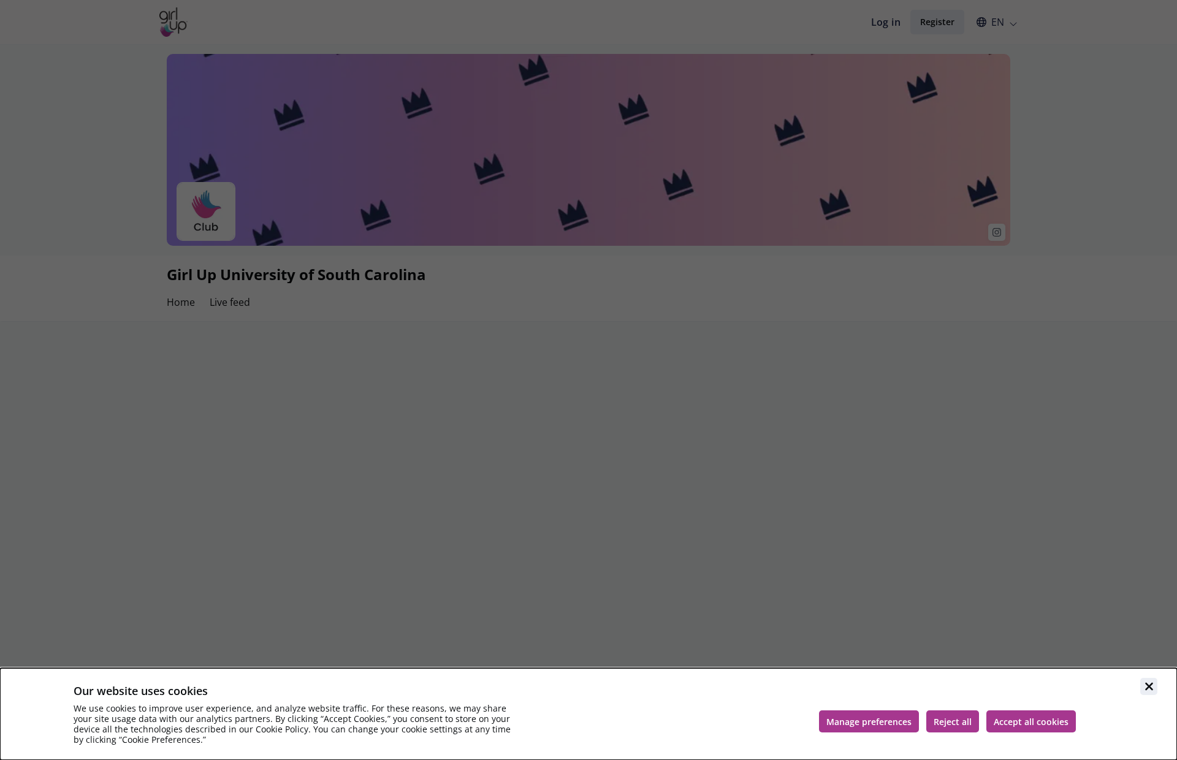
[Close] (1148, 686)
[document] (588, 714)
